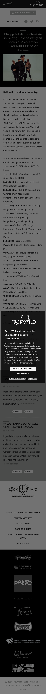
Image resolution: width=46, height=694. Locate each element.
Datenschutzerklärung (17, 379)
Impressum (32, 379)
